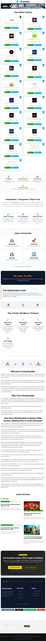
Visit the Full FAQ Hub (15, 567)
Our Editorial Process (37, 591)
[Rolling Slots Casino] (11, 149)
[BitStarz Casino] (11, 70)
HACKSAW (34, 581)
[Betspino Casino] (34, 133)
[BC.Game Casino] (11, 161)
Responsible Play (36, 593)
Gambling (3, 501)
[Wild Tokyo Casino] (34, 117)
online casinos (35, 382)
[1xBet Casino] (34, 54)
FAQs (31, 638)
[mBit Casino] (11, 117)
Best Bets (20, 597)
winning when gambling (5, 479)
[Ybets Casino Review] (11, 54)
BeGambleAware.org (30, 637)
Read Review (15, 27)
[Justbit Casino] (34, 102)
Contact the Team (36, 595)
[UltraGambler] (23, 2)
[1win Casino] (11, 21)
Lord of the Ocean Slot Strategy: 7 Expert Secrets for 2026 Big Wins (33, 537)
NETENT (28, 581)
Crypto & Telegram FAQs (30, 567)
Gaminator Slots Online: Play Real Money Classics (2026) (10, 528)
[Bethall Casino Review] (11, 86)
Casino (8, 501)
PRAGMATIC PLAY (14, 581)
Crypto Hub (21, 593)
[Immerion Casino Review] (34, 37)
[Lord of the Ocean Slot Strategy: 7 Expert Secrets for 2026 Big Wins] (34, 530)
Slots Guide (21, 591)
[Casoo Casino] (11, 133)
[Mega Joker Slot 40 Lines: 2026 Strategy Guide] (34, 506)
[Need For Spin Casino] (34, 145)
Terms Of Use (27, 638)
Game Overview (36, 510)
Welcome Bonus (31, 39)
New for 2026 (21, 595)
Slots (41, 510)
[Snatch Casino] (11, 37)
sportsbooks (20, 412)
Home (15, 638)
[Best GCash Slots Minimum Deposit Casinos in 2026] (11, 501)
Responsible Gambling (20, 638)
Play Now (8, 27)
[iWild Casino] (34, 21)
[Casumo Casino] (11, 102)
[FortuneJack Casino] (34, 70)
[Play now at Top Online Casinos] (23, 8)
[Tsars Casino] (34, 86)
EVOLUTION (22, 581)
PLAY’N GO (40, 581)
